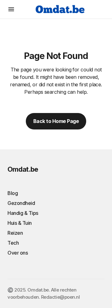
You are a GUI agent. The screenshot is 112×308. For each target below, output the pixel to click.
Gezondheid (21, 203)
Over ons (17, 253)
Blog (12, 193)
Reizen (15, 233)
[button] (11, 9)
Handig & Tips (22, 213)
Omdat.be (22, 169)
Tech (13, 243)
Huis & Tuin (19, 223)
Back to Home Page (56, 121)
